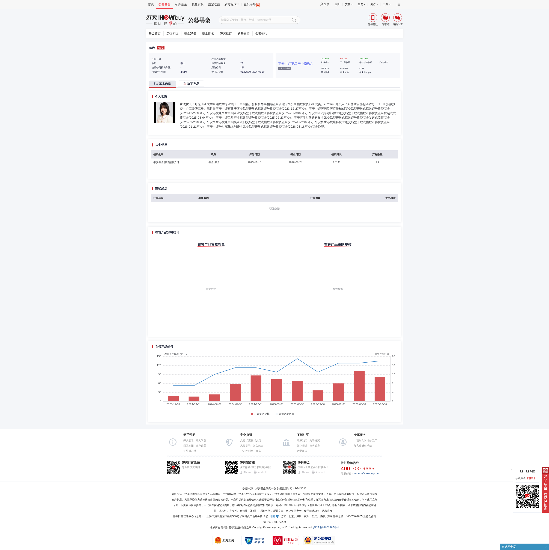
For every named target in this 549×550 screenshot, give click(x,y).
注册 (337, 4)
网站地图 (188, 445)
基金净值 (190, 33)
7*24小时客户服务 (250, 450)
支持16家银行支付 (250, 440)
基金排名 (208, 33)
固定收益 (214, 4)
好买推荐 (226, 33)
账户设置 (201, 445)
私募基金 (181, 4)
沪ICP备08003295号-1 (326, 527)
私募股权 (198, 4)
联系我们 (302, 440)
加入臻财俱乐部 (363, 445)
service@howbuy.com (366, 473)
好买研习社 (189, 450)
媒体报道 (302, 445)
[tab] (163, 84)
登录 (326, 4)
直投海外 (250, 4)
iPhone (247, 472)
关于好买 (314, 440)
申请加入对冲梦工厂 (365, 440)
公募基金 (164, 4)
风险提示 (245, 445)
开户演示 (188, 440)
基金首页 (155, 33)
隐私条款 (258, 445)
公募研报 (261, 33)
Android (262, 472)
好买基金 (304, 462)
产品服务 (302, 450)
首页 (151, 4)
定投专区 (172, 33)
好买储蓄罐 (247, 462)
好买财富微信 (191, 462)
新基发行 (244, 33)
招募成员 (314, 445)
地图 (272, 516)
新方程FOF (232, 4)
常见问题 (201, 440)
